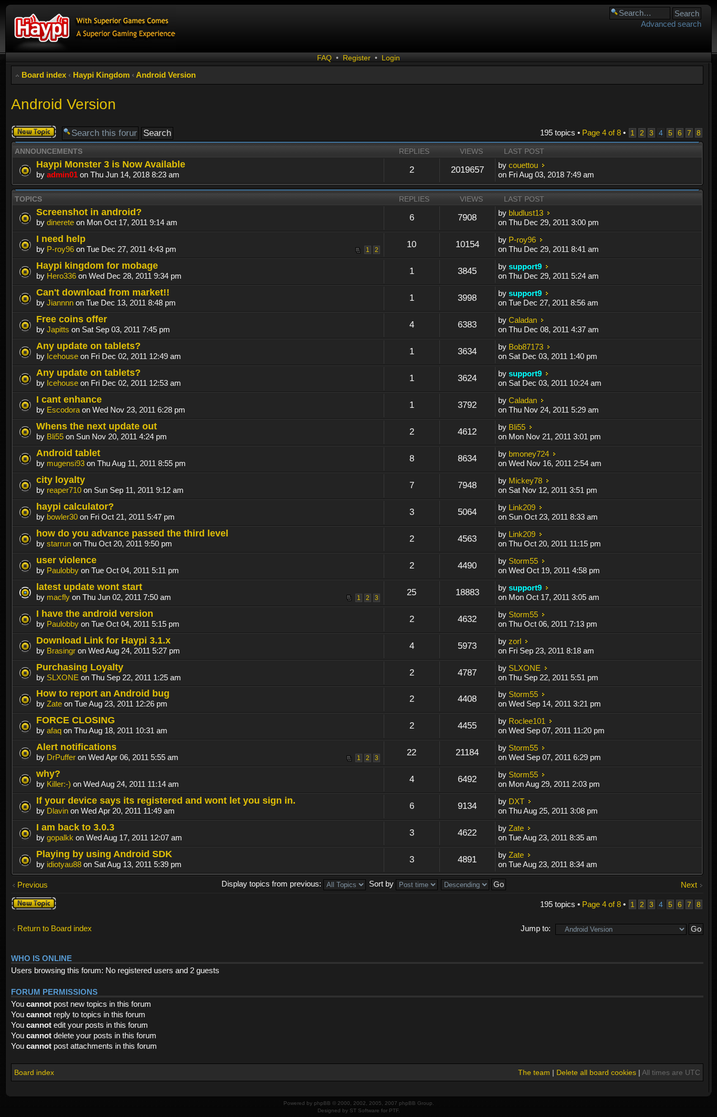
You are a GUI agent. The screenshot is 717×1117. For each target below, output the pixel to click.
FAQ (324, 58)
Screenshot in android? (89, 211)
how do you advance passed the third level (132, 533)
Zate (54, 703)
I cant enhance (69, 399)
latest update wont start (89, 586)
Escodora (63, 409)
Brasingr (61, 650)
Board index (44, 74)
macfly (58, 597)
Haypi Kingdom (101, 74)
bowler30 (62, 516)
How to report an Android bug (103, 693)
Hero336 (61, 275)
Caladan (523, 319)
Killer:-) (59, 783)
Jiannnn (60, 302)
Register (357, 58)
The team (534, 1072)
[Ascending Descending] (474, 883)
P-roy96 (60, 249)
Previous (32, 884)
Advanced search (671, 23)
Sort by (382, 883)
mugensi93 (66, 463)
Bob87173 (526, 346)
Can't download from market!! (103, 292)
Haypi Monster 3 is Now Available (110, 164)
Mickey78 (525, 480)
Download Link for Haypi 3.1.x (103, 640)
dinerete (60, 222)
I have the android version (94, 613)
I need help (61, 238)
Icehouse (62, 356)
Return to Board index (54, 928)
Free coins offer (71, 318)
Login (391, 58)
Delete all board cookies (596, 1072)
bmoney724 (529, 453)
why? (48, 773)
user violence (66, 559)
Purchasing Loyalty (79, 666)
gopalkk (60, 837)
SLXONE (63, 677)
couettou (523, 165)
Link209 (522, 507)
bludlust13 (526, 212)
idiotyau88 (64, 864)
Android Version (166, 74)
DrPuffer (61, 757)
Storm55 (523, 560)
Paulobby (63, 570)
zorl (515, 641)
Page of (601, 132)
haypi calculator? (75, 506)
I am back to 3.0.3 (75, 827)
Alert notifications (76, 746)
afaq (54, 730)
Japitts (58, 329)
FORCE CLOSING (75, 719)
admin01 (62, 174)
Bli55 (55, 436)
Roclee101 (527, 720)
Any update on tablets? (88, 345)
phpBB (322, 1103)
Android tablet (68, 452)
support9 (525, 266)
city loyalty (60, 479)
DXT (516, 801)
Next (689, 884)
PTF (393, 1110)
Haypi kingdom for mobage (97, 265)
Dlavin (57, 810)
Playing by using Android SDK (104, 853)
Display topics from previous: (272, 883)
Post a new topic (30, 132)
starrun (59, 543)
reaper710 (64, 490)
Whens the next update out (96, 425)
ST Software (364, 1110)
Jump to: (536, 928)
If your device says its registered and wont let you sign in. (166, 800)
